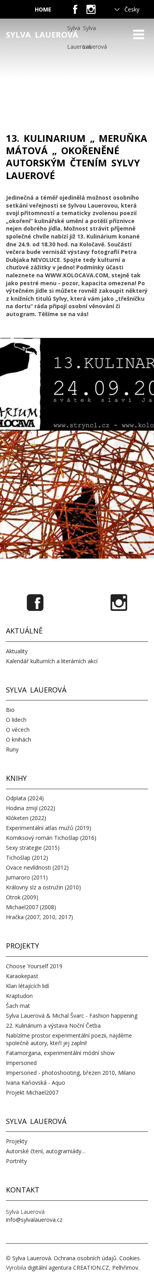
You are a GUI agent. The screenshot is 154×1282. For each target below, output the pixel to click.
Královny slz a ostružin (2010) (43, 887)
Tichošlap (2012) (27, 857)
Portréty (16, 1161)
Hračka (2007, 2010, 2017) (39, 917)
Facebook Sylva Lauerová (35, 602)
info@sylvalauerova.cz (34, 1219)
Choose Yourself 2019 (34, 966)
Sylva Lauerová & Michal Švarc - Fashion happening (71, 1015)
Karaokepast (22, 976)
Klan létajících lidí (27, 986)
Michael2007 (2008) (31, 907)
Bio (10, 709)
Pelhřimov (125, 1267)
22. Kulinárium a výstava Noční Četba (53, 1025)
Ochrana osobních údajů (85, 1258)
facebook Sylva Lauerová (75, 12)
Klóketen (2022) (26, 818)
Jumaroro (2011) (27, 877)
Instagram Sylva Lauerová (119, 602)
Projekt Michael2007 (32, 1092)
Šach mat (18, 1005)
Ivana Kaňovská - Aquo (35, 1082)
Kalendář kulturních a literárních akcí (52, 661)
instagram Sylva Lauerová (91, 12)
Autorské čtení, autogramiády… (46, 1151)
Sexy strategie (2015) (33, 847)
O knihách (18, 739)
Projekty (16, 1141)
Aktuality (17, 651)
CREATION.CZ (91, 1267)
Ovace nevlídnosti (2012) (37, 867)
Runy (12, 749)
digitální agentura (49, 1267)
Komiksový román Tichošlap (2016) (51, 837)
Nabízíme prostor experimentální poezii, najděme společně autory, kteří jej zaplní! (69, 1039)
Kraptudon (19, 996)
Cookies (129, 1258)
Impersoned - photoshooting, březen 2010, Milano (70, 1072)
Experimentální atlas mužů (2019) (48, 828)
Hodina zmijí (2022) (30, 808)
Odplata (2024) (25, 798)
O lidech (16, 719)
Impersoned (21, 1062)
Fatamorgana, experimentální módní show (60, 1053)
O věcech (18, 729)
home (43, 9)
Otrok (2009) (22, 897)
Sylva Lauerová (42, 34)
